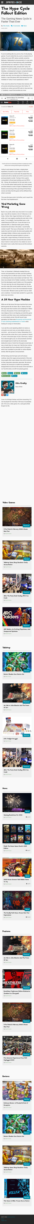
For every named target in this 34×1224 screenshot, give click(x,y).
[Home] (14, 2)
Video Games (6, 376)
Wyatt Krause (8, 533)
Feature (25, 373)
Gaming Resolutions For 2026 (13, 815)
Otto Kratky (6, 26)
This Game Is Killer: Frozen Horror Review (17, 1201)
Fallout (15, 376)
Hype (4, 373)
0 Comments (16, 26)
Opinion (18, 373)
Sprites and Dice (11, 1217)
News (25, 26)
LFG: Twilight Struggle (11, 739)
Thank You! (4, 1220)
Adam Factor (8, 676)
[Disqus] (17, 429)
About (2, 1218)
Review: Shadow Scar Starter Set (14, 674)
